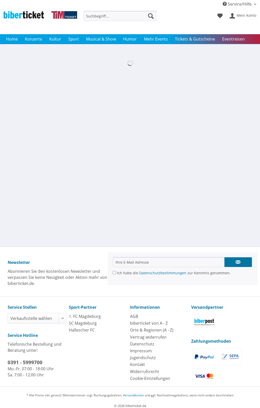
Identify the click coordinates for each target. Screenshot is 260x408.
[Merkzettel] (220, 16)
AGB (134, 316)
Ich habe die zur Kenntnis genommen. (173, 272)
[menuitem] (120, 18)
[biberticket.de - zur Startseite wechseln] (40, 21)
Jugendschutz (143, 357)
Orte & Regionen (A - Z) (151, 330)
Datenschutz (142, 344)
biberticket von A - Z (149, 323)
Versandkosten (133, 395)
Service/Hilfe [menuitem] (240, 4)
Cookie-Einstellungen (150, 378)
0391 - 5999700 (25, 362)
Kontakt (137, 364)
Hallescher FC (82, 330)
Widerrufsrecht (144, 371)
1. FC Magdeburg (85, 316)
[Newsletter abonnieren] (238, 262)
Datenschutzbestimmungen (162, 272)
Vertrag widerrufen (148, 337)
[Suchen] (150, 16)
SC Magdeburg (83, 323)
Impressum (141, 351)
